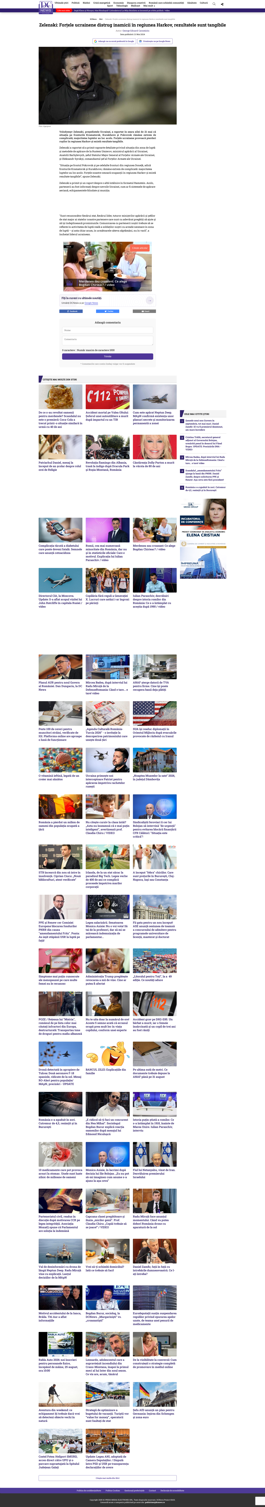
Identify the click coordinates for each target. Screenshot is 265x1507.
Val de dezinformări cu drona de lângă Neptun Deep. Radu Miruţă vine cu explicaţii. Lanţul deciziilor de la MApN (60, 1272)
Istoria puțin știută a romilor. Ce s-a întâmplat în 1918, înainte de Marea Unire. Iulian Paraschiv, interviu (153, 1125)
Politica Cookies (113, 1490)
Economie (118, 2)
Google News (91, 303)
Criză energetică (101, 2)
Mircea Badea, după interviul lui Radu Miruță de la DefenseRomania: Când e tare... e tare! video (107, 688)
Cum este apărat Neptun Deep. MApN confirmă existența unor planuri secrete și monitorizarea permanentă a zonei (153, 418)
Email (146, 311)
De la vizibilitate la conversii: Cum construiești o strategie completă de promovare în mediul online (155, 1363)
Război (86, 2)
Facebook (73, 311)
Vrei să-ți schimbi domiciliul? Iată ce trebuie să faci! (105, 1268)
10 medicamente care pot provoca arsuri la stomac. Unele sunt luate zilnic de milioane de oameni (60, 1173)
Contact (152, 1490)
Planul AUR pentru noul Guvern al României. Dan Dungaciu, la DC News (60, 686)
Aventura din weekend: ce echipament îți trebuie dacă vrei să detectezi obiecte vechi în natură (59, 1415)
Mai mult (149, 5)
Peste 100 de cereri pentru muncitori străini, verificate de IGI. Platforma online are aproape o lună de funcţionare (60, 734)
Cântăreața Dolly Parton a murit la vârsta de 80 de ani (153, 464)
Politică (76, 2)
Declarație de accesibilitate (172, 1490)
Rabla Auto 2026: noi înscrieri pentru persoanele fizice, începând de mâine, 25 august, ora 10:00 (58, 1365)
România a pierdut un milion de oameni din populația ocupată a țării (59, 825)
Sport (110, 5)
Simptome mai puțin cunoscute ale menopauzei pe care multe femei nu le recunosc (59, 980)
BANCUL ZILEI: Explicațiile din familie (106, 1071)
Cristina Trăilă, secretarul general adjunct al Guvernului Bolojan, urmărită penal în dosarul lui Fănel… (119, 10)
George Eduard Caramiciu (136, 30)
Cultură (204, 2)
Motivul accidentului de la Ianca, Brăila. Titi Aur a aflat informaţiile (60, 1316)
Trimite (107, 356)
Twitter (110, 311)
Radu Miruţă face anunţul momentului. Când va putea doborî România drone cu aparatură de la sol (151, 1222)
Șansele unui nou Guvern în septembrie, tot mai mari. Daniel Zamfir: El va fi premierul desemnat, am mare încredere (204, 425)
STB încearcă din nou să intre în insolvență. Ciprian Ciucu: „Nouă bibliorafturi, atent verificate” (60, 876)
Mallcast (135, 5)
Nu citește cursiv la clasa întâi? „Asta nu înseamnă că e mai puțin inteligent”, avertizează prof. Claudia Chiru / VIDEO (107, 827)
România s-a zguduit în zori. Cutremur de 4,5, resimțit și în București (58, 1123)
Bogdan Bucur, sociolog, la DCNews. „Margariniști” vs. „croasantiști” (103, 1316)
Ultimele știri (61, 2)
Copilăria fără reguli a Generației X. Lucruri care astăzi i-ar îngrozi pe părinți (107, 599)
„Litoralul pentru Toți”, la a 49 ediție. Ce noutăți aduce (152, 978)
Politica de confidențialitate (89, 1490)
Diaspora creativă (136, 2)
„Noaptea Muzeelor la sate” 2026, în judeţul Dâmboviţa (154, 777)
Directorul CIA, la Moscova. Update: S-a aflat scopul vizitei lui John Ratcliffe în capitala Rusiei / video (60, 601)
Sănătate (192, 2)
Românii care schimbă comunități (166, 2)
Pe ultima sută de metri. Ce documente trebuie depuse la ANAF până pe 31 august (151, 1073)
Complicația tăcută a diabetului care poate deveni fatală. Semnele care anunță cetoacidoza (60, 549)
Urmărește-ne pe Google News (156, 41)
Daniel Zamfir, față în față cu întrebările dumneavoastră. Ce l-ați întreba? (154, 1270)
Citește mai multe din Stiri (108, 1478)
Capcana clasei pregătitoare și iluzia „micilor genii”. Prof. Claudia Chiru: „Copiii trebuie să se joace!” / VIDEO (106, 1222)
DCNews (46, 7)
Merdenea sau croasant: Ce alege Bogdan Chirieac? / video (154, 547)
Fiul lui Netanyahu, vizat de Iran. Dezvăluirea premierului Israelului (154, 1173)
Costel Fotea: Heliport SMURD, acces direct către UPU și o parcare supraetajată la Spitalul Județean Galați (59, 1462)
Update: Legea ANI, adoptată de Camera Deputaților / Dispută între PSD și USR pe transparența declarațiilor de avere (107, 1462)
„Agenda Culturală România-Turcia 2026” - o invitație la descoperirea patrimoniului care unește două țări (106, 734)
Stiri (101, 19)
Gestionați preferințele (134, 1490)
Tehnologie (122, 5)
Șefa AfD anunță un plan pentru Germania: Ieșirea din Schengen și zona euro (153, 1413)
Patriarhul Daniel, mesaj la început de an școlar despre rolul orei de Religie (60, 466)
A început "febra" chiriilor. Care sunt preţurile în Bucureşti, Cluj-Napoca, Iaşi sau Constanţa (154, 876)
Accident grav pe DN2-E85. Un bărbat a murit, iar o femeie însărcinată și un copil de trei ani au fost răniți (154, 1024)
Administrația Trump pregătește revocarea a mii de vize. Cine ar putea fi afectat (107, 980)
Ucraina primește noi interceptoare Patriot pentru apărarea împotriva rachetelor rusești (105, 781)
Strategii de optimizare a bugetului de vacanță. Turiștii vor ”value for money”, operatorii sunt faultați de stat (107, 1415)
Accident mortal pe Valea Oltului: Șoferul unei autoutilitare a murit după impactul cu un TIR (107, 416)
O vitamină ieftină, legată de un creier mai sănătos (59, 777)
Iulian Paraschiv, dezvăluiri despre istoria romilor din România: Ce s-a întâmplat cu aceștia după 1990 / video (152, 601)
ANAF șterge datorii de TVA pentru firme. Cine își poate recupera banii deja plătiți (151, 686)
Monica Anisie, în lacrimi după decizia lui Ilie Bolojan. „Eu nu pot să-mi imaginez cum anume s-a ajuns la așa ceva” (107, 1175)
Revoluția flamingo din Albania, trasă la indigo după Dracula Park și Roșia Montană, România (107, 466)
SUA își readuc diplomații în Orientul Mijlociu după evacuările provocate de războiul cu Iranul (154, 732)
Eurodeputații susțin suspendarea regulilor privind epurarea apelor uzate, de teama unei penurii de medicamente (155, 1318)
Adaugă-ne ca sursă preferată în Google (116, 41)
